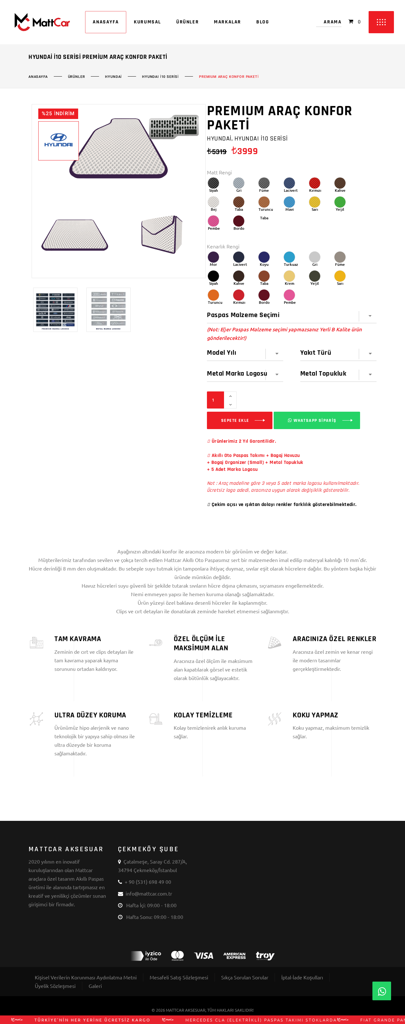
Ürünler (76, 77)
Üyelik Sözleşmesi (55, 986)
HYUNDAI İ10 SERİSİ (160, 77)
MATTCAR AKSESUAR (185, 1010)
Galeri (95, 986)
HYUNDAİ (113, 77)
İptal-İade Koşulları (302, 977)
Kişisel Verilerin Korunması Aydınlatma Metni (86, 977)
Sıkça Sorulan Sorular (244, 977)
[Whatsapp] (381, 991)
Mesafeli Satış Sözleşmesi (179, 977)
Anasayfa (38, 77)
